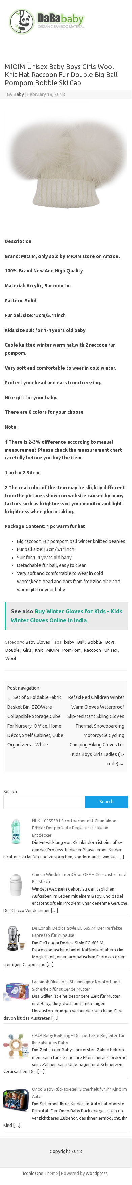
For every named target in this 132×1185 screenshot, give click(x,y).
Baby (19, 94)
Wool (10, 658)
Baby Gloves (38, 642)
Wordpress (97, 1173)
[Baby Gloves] (66, 35)
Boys (110, 642)
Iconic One (33, 1173)
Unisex (110, 650)
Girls (27, 650)
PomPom (71, 650)
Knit (39, 650)
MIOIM (52, 650)
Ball (80, 642)
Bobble (95, 642)
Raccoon (92, 650)
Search (10, 791)
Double (12, 650)
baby (69, 642)
